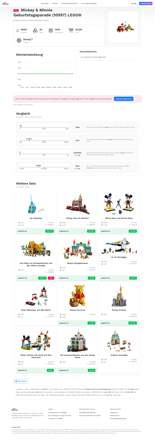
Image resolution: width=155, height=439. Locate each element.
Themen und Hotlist (55, 418)
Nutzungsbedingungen (89, 3)
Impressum (114, 412)
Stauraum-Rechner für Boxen (90, 415)
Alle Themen (22, 381)
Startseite (45, 3)
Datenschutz (114, 415)
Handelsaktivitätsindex (69, 3)
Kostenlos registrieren (124, 99)
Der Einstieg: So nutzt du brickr (59, 415)
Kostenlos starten (145, 3)
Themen (55, 3)
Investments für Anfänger (57, 412)
